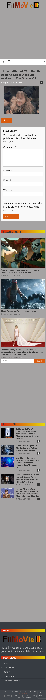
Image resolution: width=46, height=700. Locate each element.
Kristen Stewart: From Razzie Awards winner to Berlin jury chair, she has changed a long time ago (28, 492)
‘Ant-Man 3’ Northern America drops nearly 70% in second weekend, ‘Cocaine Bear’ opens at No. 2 (28, 463)
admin (19, 83)
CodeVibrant (23, 694)
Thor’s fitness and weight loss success (18, 311)
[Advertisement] (23, 33)
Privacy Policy (9, 676)
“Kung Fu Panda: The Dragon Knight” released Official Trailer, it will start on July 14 (20, 271)
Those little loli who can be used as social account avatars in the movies (8, 120)
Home (6, 663)
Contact (7, 672)
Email (7, 180)
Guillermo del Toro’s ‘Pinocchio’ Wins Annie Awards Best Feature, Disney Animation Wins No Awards (27, 434)
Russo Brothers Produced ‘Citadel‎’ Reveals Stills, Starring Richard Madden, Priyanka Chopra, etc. (27, 478)
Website (7, 190)
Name (7, 170)
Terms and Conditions (13, 680)
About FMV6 (9, 667)
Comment (9, 147)
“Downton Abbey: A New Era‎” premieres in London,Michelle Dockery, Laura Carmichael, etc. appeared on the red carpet (22, 352)
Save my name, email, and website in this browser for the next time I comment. (22, 206)
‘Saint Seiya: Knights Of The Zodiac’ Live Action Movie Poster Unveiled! (26, 448)
